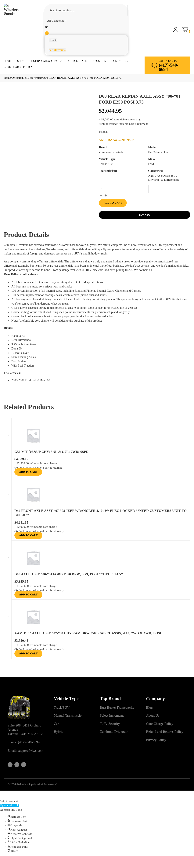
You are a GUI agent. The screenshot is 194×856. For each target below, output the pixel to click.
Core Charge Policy (18, 67)
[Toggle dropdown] (60, 61)
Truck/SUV (62, 707)
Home (8, 61)
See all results (57, 49)
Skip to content (9, 801)
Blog (149, 707)
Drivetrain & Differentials (27, 77)
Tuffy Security (110, 724)
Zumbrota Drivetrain (114, 731)
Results (53, 40)
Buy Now (144, 214)
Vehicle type (77, 61)
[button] (9, 805)
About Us (99, 61)
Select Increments (112, 715)
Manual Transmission (68, 715)
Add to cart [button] (28, 471)
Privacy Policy (156, 740)
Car (56, 724)
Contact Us (120, 61)
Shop (20, 61)
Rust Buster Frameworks (117, 707)
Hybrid (58, 731)
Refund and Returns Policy (164, 731)
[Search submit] (47, 33)
